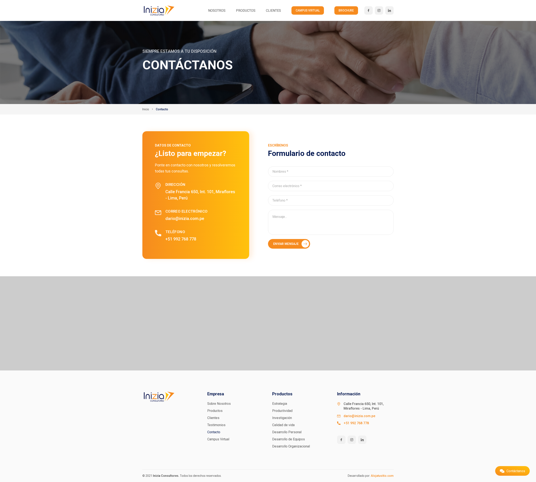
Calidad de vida (283, 425)
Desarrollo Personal (287, 432)
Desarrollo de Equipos (288, 439)
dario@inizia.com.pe (184, 218)
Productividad (282, 411)
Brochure (346, 10)
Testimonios (216, 425)
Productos (245, 11)
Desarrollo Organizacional (291, 446)
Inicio (145, 109)
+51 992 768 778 (180, 239)
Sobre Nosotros (219, 404)
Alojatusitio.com (382, 475)
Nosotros (216, 11)
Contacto (213, 432)
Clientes (273, 11)
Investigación (282, 418)
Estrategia (279, 404)
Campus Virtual (308, 10)
